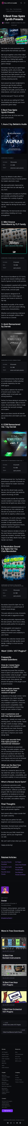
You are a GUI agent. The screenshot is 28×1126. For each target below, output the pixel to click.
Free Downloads (17, 9)
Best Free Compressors (5, 1079)
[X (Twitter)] (14, 1123)
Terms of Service (19, 1082)
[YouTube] (8, 1123)
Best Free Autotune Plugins (6, 1076)
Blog (11, 9)
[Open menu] (24, 2)
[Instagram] (11, 1123)
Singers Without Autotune (5, 1092)
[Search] (21, 2)
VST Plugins (5, 1052)
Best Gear (17, 1056)
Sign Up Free (7, 1110)
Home (7, 9)
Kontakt (3, 1061)
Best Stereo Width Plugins (5, 1089)
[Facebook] (20, 1123)
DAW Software (5, 1067)
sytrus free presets (20, 864)
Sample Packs (5, 1054)
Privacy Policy (18, 1079)
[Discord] (17, 1123)
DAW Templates (5, 1058)
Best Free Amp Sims (6, 1086)
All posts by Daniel (6, 918)
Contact (17, 1077)
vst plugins (18, 862)
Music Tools (18, 1058)
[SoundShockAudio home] (9, 3)
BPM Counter (18, 1061)
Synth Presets (5, 1056)
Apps (3, 1065)
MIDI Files (4, 1063)
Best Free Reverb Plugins (5, 1083)
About (16, 1075)
